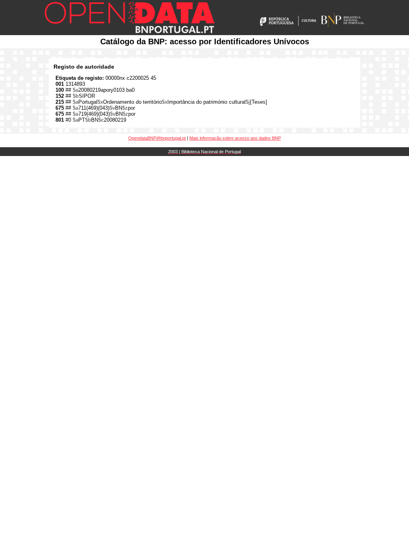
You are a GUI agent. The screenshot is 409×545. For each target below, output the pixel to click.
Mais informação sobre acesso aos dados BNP (235, 138)
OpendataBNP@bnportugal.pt (157, 138)
